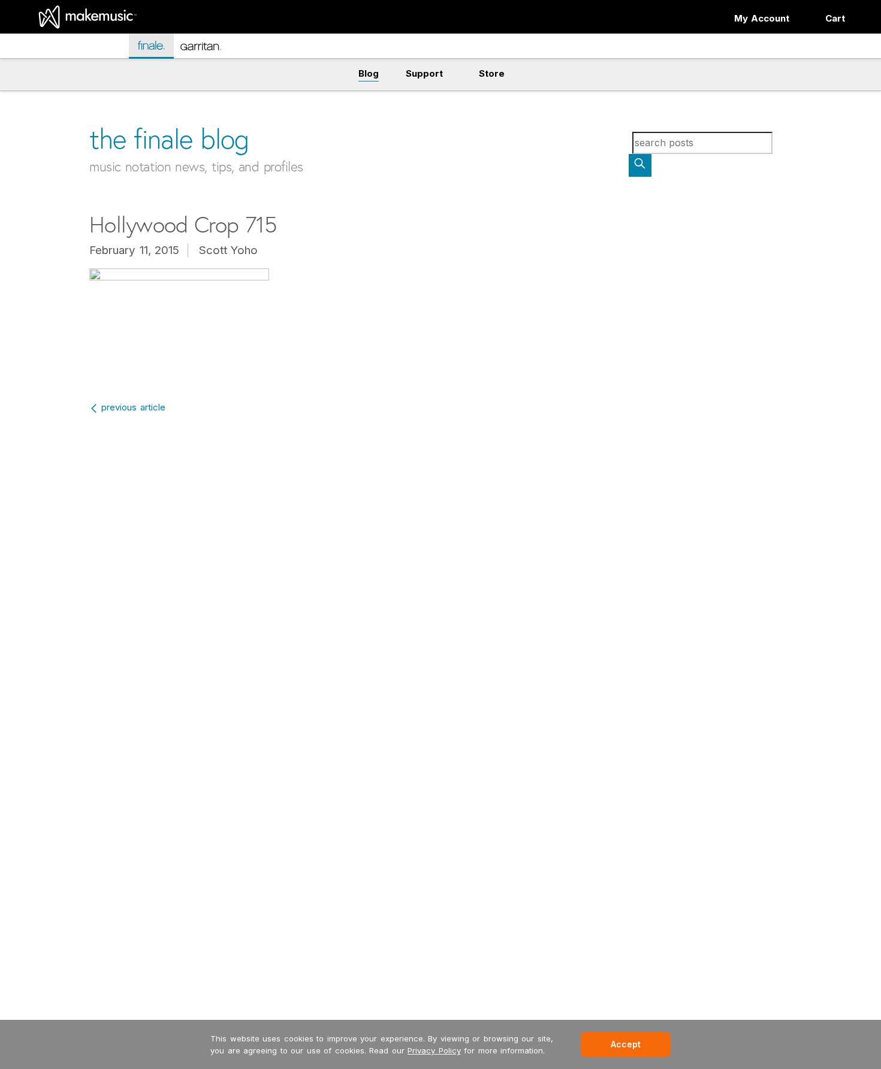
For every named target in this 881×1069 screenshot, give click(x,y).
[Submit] (640, 165)
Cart (835, 18)
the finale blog (169, 138)
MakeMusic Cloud (77, 47)
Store (492, 73)
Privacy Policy (434, 1050)
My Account (762, 18)
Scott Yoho (228, 250)
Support (424, 73)
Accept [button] (626, 1044)
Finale (157, 45)
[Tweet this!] (63, 94)
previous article (133, 407)
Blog (368, 73)
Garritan (209, 51)
